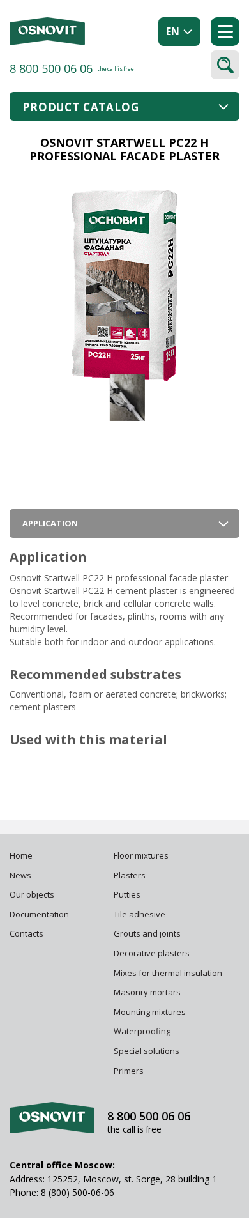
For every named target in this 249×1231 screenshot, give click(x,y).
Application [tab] (50, 523)
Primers (129, 1070)
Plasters (130, 875)
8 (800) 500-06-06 (77, 1192)
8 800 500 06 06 (51, 68)
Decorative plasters (152, 953)
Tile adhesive (140, 914)
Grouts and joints (147, 933)
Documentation (39, 914)
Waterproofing (143, 1031)
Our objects (32, 894)
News (20, 875)
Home (21, 855)
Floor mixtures (141, 855)
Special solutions (146, 1051)
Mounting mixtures (150, 1012)
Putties (127, 894)
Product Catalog (80, 107)
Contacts (26, 933)
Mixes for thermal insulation (168, 973)
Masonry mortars (147, 992)
